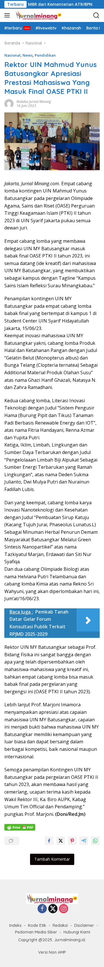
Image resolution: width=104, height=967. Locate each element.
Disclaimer (84, 925)
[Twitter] (52, 909)
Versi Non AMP (52, 952)
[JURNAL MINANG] (43, 15)
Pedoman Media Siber (36, 932)
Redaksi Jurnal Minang (33, 101)
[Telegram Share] (83, 840)
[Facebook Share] (49, 840)
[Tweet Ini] (60, 840)
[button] (8, 15)
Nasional (12, 55)
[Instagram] (63, 909)
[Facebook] (42, 909)
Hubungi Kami (77, 932)
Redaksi (60, 925)
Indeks (15, 925)
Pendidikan (45, 55)
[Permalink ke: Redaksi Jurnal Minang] (9, 103)
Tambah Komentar (52, 859)
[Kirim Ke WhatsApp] (95, 840)
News (28, 55)
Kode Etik (37, 925)
